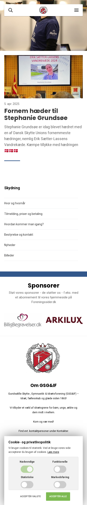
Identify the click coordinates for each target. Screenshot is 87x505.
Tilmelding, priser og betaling (23, 214)
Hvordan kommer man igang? (24, 224)
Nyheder (9, 245)
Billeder (9, 255)
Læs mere (53, 452)
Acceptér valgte (30, 496)
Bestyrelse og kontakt (18, 234)
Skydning (12, 188)
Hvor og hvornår (14, 203)
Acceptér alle (58, 496)
